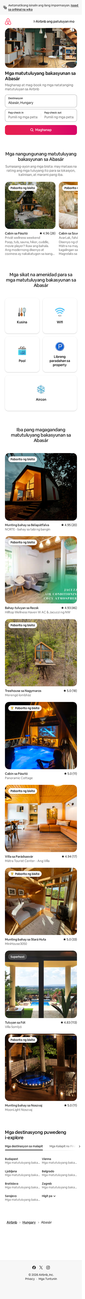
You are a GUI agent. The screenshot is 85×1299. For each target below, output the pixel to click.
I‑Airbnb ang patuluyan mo (54, 21)
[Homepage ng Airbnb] (8, 21)
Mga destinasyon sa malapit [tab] (24, 1146)
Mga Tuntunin (48, 1279)
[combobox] (41, 102)
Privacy (30, 1279)
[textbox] (23, 117)
